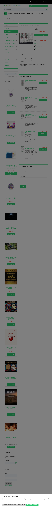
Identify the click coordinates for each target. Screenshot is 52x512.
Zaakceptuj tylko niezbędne (9, 504)
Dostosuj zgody (21, 504)
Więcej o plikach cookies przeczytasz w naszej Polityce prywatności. (14, 502)
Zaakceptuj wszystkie (32, 504)
